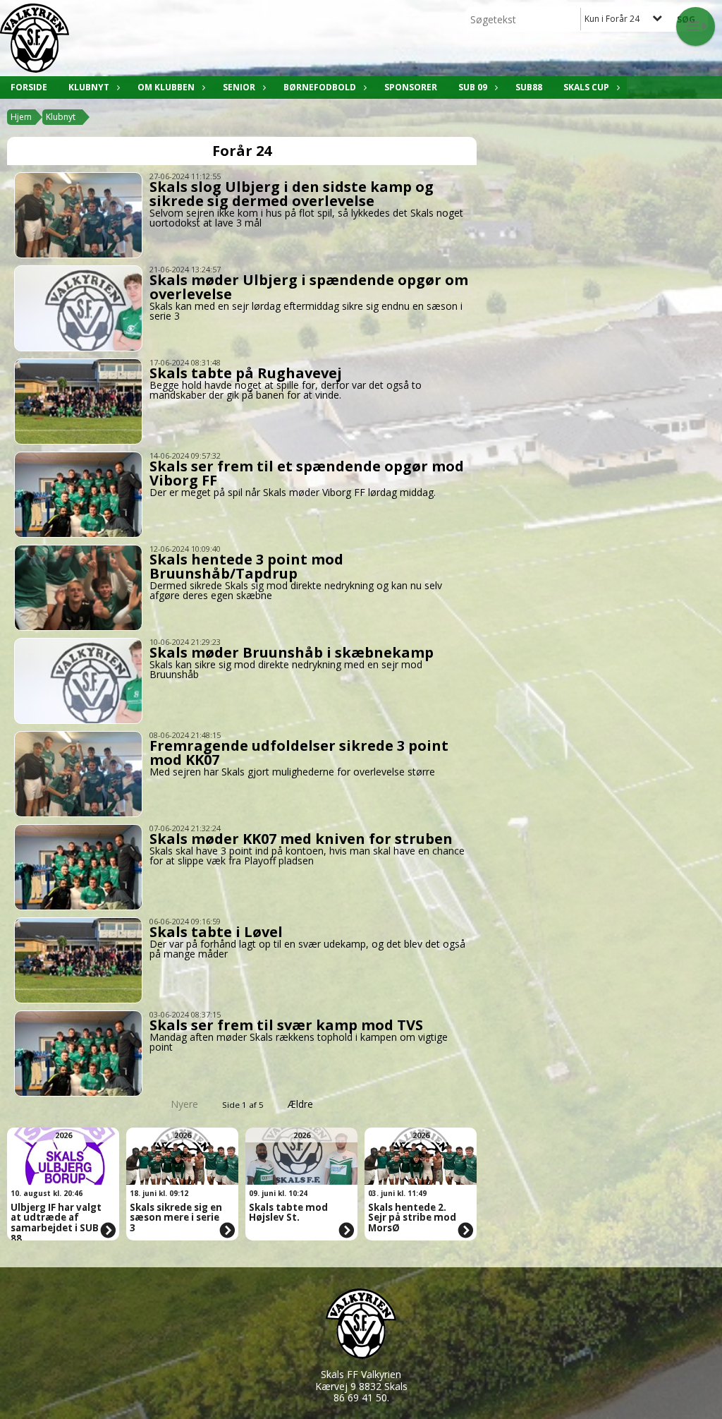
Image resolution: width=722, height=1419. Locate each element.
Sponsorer (410, 87)
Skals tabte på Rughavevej (245, 372)
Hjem (21, 117)
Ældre (302, 1104)
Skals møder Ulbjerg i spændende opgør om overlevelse (308, 286)
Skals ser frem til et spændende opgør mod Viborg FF (306, 473)
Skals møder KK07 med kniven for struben (301, 838)
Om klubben (166, 87)
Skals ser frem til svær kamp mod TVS (286, 1024)
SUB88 (528, 87)
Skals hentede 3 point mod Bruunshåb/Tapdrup (246, 566)
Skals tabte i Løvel (216, 931)
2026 (63, 1135)
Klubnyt (88, 87)
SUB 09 (472, 87)
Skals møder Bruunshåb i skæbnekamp (291, 652)
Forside (29, 87)
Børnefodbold (319, 87)
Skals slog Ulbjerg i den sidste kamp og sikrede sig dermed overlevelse (291, 193)
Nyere (184, 1104)
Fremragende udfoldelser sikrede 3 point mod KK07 (298, 752)
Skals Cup (586, 87)
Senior (239, 87)
